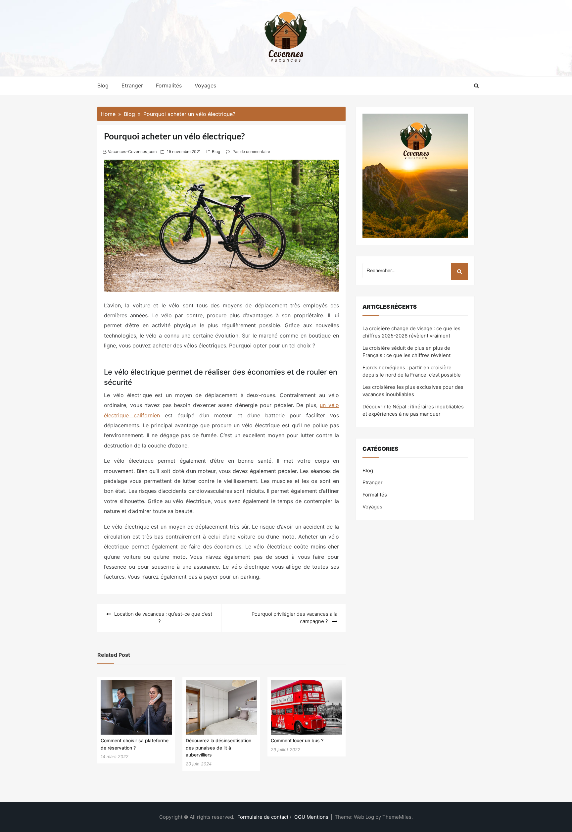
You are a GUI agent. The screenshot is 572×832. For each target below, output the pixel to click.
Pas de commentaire (251, 151)
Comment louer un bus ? (297, 740)
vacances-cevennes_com (132, 151)
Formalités (169, 85)
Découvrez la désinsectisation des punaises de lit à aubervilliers (218, 747)
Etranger (132, 85)
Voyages (205, 85)
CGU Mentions (311, 817)
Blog (103, 85)
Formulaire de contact (262, 817)
